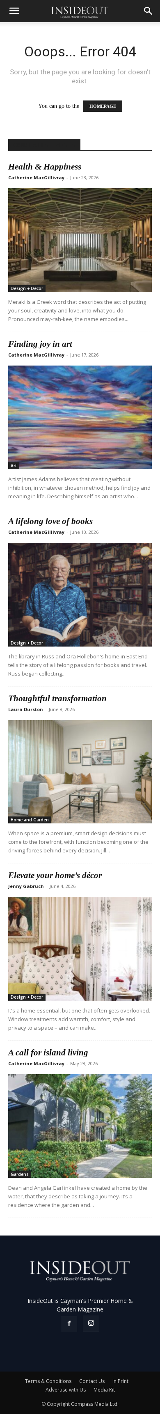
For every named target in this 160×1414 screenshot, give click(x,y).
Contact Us (92, 1381)
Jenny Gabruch (26, 886)
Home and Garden (30, 820)
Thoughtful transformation (57, 698)
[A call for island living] (80, 1126)
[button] (14, 11)
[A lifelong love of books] (80, 595)
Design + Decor (27, 288)
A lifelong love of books (50, 521)
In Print (120, 1381)
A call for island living (48, 1052)
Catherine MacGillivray (36, 177)
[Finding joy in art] (80, 417)
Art (14, 465)
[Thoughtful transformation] (80, 772)
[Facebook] (69, 1324)
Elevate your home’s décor (55, 875)
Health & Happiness (44, 167)
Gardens (20, 1174)
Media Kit (104, 1389)
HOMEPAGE (102, 106)
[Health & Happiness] (80, 240)
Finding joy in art (40, 344)
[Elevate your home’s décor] (80, 949)
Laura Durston (25, 709)
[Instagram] (91, 1324)
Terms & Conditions (48, 1381)
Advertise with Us (66, 1389)
